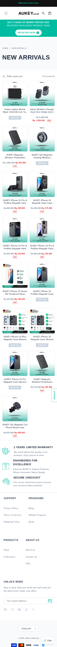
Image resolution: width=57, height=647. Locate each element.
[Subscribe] (50, 600)
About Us (30, 550)
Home (5, 48)
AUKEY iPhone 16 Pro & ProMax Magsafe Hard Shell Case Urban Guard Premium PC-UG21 (15, 247)
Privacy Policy (11, 508)
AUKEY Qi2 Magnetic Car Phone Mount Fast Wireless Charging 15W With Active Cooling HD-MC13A (15, 426)
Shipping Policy (12, 522)
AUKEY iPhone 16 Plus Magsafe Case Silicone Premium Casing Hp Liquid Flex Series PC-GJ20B (15, 338)
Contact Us (31, 557)
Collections (9, 557)
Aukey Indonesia (32, 638)
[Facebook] (5, 609)
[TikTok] (26, 609)
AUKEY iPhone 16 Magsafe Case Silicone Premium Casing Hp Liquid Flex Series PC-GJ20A (42, 338)
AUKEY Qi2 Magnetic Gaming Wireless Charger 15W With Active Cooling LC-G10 (42, 156)
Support (54, 395)
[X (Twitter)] (33, 609)
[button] (6, 13)
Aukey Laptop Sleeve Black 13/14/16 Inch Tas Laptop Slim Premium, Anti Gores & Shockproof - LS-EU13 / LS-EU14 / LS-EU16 (15, 110)
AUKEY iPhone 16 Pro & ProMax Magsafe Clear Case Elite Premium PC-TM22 (42, 247)
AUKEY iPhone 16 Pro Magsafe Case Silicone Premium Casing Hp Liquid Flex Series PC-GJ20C (15, 380)
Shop (6, 550)
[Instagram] (12, 609)
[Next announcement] (51, 3)
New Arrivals (19, 48)
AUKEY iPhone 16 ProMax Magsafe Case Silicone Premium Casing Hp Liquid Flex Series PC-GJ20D (42, 292)
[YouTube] (19, 609)
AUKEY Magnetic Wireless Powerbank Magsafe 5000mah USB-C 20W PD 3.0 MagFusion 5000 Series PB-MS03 (42, 380)
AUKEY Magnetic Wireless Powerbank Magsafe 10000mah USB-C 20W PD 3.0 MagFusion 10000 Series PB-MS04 (15, 156)
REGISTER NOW (26, 32)
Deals (32, 522)
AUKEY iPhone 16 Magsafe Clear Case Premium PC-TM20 (42, 201)
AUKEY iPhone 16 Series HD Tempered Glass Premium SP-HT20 (15, 292)
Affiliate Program (37, 515)
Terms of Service (12, 515)
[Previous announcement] (5, 3)
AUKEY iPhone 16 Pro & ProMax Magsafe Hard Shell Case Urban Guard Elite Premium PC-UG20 (15, 201)
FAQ (28, 563)
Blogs (31, 508)
